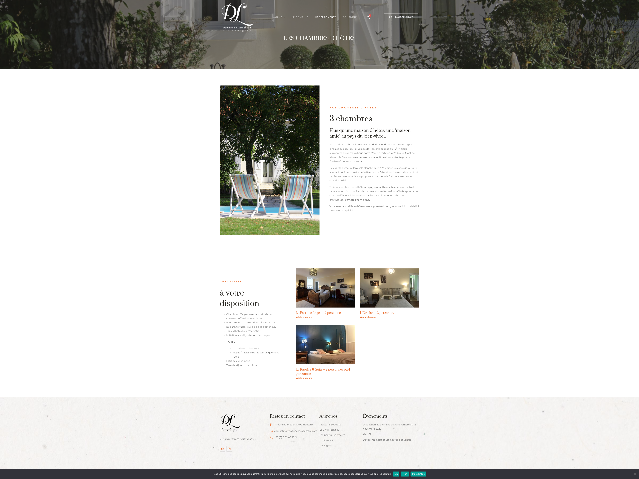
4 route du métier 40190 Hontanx (293, 424)
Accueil (279, 17)
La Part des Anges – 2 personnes (319, 313)
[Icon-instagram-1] (229, 449)
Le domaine (300, 17)
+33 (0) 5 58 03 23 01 (285, 437)
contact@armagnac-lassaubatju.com (295, 430)
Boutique (350, 17)
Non (405, 474)
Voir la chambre (304, 317)
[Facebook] (222, 449)
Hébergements (325, 17)
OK (396, 474)
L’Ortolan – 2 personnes (377, 313)
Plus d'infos (418, 474)
